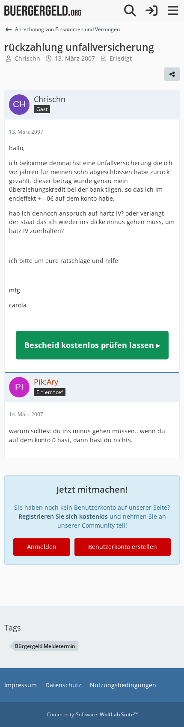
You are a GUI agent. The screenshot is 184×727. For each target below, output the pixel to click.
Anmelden (41, 547)
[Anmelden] (151, 10)
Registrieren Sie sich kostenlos (63, 516)
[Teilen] (172, 74)
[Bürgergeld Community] (43, 10)
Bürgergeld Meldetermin (45, 646)
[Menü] (172, 10)
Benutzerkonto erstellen (122, 547)
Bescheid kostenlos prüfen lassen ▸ (92, 345)
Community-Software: (92, 714)
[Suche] (130, 10)
